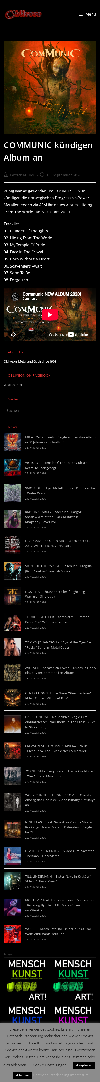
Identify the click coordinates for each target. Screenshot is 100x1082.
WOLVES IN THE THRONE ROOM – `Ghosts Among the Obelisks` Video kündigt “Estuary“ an (60, 800)
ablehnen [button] (22, 1075)
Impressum (79, 1074)
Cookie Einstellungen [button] (50, 1065)
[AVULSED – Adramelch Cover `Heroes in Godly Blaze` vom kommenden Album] (12, 672)
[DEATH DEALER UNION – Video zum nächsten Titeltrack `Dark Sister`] (12, 855)
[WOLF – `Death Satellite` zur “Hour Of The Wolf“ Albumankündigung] (12, 933)
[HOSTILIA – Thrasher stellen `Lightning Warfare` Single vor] (12, 596)
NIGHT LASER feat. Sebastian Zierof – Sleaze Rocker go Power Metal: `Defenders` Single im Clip (58, 827)
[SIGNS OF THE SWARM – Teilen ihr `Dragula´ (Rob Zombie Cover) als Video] (12, 571)
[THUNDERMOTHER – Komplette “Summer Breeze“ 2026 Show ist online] (12, 622)
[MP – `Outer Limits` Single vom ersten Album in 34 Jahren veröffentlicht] (12, 442)
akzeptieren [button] (83, 1065)
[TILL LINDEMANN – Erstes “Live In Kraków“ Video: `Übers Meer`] (12, 881)
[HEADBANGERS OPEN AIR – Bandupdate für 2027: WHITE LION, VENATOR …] (12, 545)
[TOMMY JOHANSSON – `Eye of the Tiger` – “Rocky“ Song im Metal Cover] (12, 647)
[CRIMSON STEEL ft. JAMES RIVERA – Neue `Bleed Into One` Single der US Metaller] (12, 750)
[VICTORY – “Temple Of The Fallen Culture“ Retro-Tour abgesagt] (12, 467)
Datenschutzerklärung (51, 1074)
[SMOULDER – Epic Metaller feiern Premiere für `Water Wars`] (12, 493)
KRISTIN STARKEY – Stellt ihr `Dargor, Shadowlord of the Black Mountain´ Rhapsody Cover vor (53, 517)
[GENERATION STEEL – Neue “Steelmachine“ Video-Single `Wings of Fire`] (12, 698)
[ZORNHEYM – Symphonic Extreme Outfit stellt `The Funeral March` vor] (12, 776)
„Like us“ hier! (13, 385)
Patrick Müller (22, 175)
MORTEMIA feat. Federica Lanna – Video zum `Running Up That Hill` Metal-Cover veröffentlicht (59, 905)
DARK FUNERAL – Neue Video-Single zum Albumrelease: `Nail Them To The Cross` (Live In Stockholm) (60, 722)
